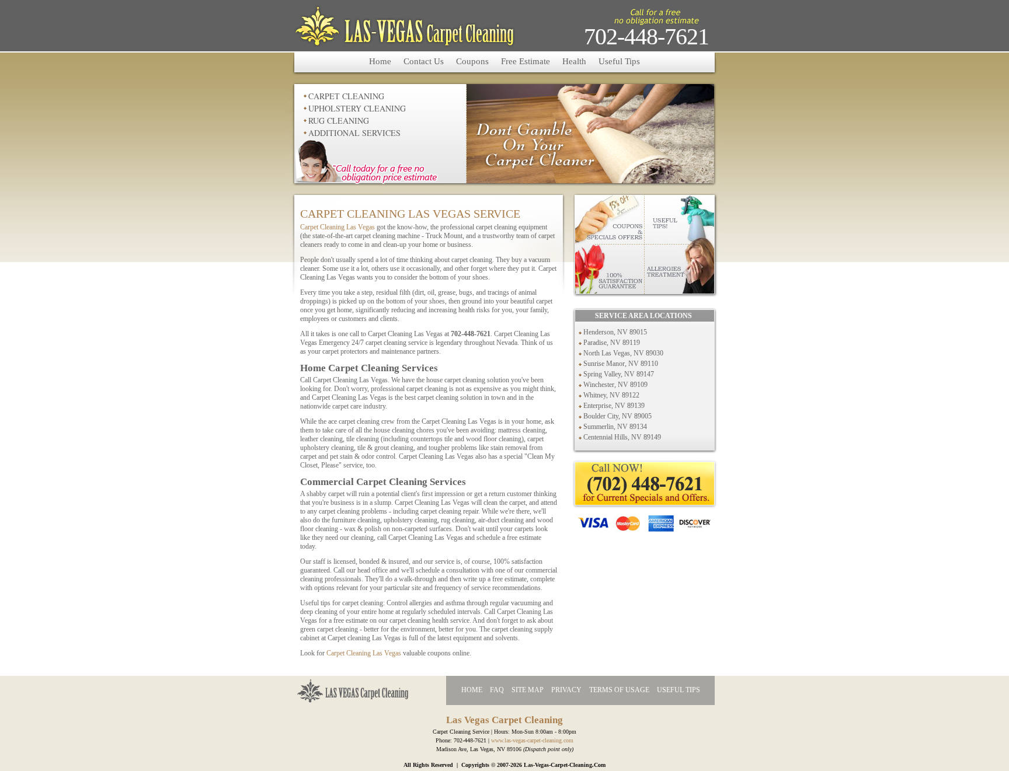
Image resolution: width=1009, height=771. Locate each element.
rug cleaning (338, 120)
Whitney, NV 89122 (611, 395)
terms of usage (619, 690)
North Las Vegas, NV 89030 (623, 353)
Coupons (472, 61)
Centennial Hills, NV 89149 (622, 437)
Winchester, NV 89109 (615, 385)
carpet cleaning (346, 96)
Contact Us (423, 61)
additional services (354, 132)
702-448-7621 (646, 36)
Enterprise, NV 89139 (614, 406)
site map (528, 690)
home (471, 690)
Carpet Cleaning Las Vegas (337, 227)
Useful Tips (619, 61)
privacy (566, 690)
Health (574, 61)
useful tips (678, 690)
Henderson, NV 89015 (615, 332)
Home (380, 61)
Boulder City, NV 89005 (617, 416)
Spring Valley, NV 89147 (618, 374)
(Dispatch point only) (548, 749)
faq (497, 690)
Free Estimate (525, 61)
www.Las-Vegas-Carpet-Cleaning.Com (532, 740)
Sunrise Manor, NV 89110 (620, 364)
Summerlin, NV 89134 (615, 427)
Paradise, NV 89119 (611, 343)
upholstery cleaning (357, 108)
